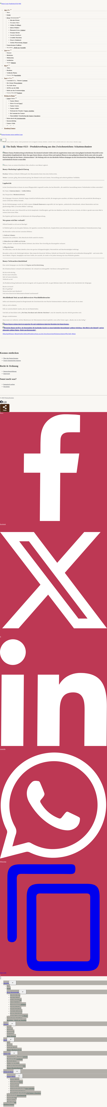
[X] (4, 403)
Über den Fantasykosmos (10, 358)
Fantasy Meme (13, 334)
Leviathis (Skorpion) (16, 37)
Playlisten (9, 70)
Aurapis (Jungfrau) (15, 35)
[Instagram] (6, 403)
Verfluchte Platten (12, 73)
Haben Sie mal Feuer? (16, 103)
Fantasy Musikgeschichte (14, 75)
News (8, 12)
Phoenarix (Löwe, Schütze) (17, 30)
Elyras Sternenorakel (13, 992)
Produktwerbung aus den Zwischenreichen (41, 334)
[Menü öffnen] (3, 140)
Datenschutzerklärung (9, 371)
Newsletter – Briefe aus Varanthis (16, 47)
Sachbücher (10, 60)
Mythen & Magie (8, 1072)
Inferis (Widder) (14, 27)
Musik (5, 1040)
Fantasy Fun (7, 1053)
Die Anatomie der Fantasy (17, 113)
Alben (8, 68)
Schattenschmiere (59, 334)
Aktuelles (6, 983)
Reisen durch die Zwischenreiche (16, 118)
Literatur (6, 1024)
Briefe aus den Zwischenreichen (16, 90)
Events (9, 15)
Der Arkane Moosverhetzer (14, 83)
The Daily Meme (11, 85)
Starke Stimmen (11, 63)
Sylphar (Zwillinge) (15, 25)
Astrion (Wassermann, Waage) (18, 42)
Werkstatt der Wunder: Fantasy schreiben (22, 111)
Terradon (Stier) (14, 23)
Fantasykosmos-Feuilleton (14, 45)
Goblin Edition (23, 334)
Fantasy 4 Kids (11, 123)
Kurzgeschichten (11, 121)
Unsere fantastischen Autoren (12, 360)
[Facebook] (1, 403)
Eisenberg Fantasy (9, 128)
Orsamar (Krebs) (15, 32)
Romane (9, 53)
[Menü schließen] (0, 977)
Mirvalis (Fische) (14, 20)
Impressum (6, 373)
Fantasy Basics (11, 1076)
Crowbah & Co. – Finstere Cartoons (17, 80)
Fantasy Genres (14, 106)
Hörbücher (10, 55)
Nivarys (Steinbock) (15, 40)
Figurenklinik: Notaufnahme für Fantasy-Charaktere (25, 116)
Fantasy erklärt (14, 108)
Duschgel (6, 334)
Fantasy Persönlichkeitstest (14, 93)
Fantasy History (14, 101)
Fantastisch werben (9, 384)
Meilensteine (10, 58)
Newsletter (6, 386)
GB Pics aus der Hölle (13, 88)
